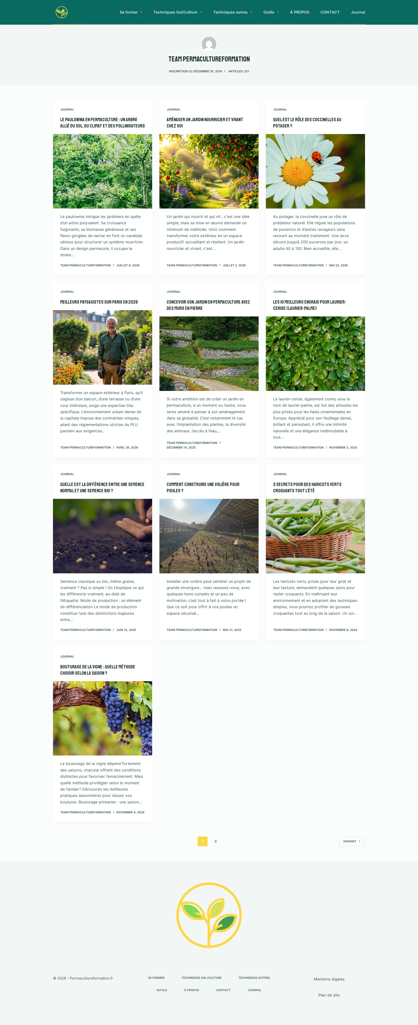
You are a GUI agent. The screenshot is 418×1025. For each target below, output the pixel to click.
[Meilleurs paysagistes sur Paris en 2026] (102, 347)
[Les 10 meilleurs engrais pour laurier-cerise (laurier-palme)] (315, 353)
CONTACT (330, 12)
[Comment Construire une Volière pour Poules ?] (209, 536)
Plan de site (329, 995)
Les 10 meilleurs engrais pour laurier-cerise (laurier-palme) (309, 305)
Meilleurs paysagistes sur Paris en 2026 (99, 302)
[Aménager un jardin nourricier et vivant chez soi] (209, 171)
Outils (268, 12)
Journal (358, 12)
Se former (129, 12)
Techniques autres (230, 12)
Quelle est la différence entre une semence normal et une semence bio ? (102, 487)
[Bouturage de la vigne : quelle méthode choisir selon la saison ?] (102, 718)
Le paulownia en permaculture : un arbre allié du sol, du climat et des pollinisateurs (102, 123)
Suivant (349, 841)
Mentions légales (329, 979)
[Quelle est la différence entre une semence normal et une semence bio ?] (102, 536)
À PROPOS (299, 12)
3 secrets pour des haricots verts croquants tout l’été (307, 487)
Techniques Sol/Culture (175, 12)
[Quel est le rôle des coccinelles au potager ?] (315, 171)
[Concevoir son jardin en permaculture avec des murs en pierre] (209, 353)
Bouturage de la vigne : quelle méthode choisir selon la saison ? (97, 670)
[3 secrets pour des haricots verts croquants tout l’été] (315, 536)
